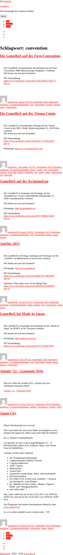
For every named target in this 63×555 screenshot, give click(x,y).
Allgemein (53, 102)
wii (1, 175)
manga (57, 104)
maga (2, 307)
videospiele (56, 172)
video (47, 172)
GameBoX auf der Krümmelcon (24, 181)
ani (24, 305)
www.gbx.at (29, 553)
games (20, 172)
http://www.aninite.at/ (25, 268)
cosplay (49, 104)
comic (39, 170)
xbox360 (8, 175)
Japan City (8, 413)
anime (26, 104)
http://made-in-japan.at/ (25, 338)
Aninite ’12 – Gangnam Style (21, 371)
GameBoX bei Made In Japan (22, 314)
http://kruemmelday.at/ (25, 208)
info (8, 21)
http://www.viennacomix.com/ (29, 148)
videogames (11, 107)
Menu (3, 16)
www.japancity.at (12, 507)
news (8, 26)
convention (39, 104)
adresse (9, 24)
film (14, 172)
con (31, 104)
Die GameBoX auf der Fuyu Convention (30, 56)
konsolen (29, 172)
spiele (41, 172)
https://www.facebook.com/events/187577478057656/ (29, 346)
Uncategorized (16, 104)
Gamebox (4, 6)
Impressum (5, 553)
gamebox (12, 102)
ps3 (35, 172)
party (2, 107)
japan (55, 235)
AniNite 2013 (10, 244)
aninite (37, 305)
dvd (10, 172)
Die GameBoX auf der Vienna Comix (28, 113)
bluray (33, 170)
